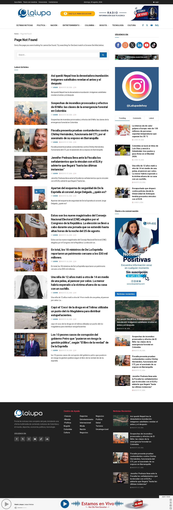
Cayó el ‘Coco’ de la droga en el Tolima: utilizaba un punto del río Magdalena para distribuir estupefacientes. (79, 311)
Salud (98, 423)
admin (55, 87)
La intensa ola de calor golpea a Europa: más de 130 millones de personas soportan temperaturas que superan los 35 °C (145, 131)
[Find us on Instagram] (28, 439)
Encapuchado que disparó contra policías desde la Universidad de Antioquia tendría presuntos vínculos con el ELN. (144, 193)
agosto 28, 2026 (66, 87)
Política (41, 25)
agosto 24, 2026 (66, 319)
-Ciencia (67, 416)
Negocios (84, 433)
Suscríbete (18, 2)
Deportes (84, 416)
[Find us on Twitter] (147, 25)
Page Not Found (26, 34)
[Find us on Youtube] (152, 25)
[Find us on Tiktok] (41, 439)
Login (157, 2)
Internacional (85, 423)
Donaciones (43, 2)
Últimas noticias (24, 25)
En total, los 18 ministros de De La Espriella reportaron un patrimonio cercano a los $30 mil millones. (79, 253)
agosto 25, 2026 (66, 261)
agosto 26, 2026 (66, 196)
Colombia (89, 25)
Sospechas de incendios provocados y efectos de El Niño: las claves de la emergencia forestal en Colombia (79, 107)
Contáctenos (53, 2)
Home (16, 34)
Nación (54, 25)
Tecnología (117, 25)
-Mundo (67, 419)
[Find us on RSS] (156, 25)
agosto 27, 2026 (66, 142)
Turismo (99, 426)
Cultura (132, 25)
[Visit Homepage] (34, 13)
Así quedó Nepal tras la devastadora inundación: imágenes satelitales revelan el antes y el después (80, 79)
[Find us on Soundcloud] (47, 439)
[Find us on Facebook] (142, 25)
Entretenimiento (71, 25)
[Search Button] (158, 25)
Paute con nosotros (30, 2)
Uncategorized (102, 429)
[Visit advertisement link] (108, 13)
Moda (82, 426)
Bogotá (103, 25)
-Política (67, 423)
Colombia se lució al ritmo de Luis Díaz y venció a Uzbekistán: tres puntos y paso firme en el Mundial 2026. (145, 151)
